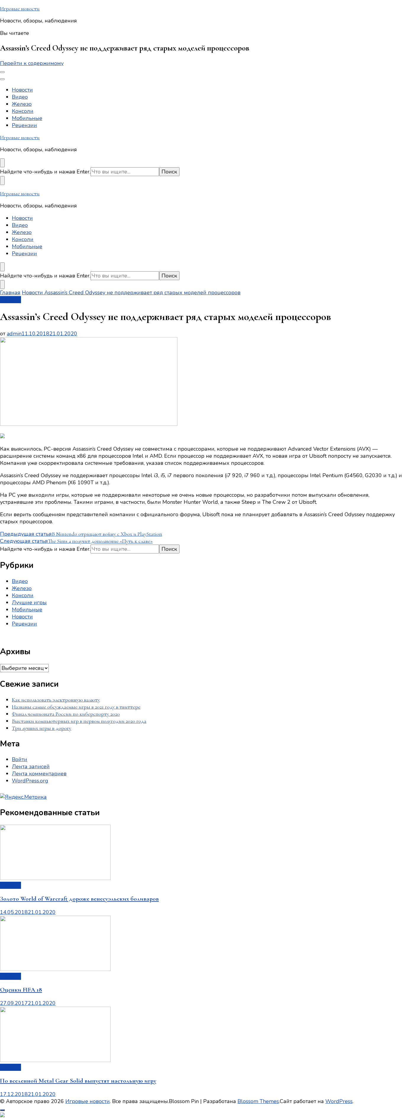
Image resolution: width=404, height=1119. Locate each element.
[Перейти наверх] (2, 1110)
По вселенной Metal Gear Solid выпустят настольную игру (78, 1080)
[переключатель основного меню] (2, 72)
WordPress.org (30, 780)
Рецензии (24, 125)
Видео (20, 96)
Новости (22, 89)
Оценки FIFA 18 (21, 989)
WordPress (339, 1101)
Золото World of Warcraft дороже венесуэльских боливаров (79, 898)
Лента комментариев (39, 773)
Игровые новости (20, 8)
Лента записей (31, 766)
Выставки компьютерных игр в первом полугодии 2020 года (79, 721)
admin (14, 333)
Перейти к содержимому (32, 63)
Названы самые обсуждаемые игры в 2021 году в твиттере (76, 707)
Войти (19, 759)
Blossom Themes (258, 1101)
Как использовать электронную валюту (56, 699)
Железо (22, 104)
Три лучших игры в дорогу (41, 728)
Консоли (22, 111)
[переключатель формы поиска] (2, 162)
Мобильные (27, 118)
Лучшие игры (29, 602)
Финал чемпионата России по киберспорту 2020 (66, 714)
